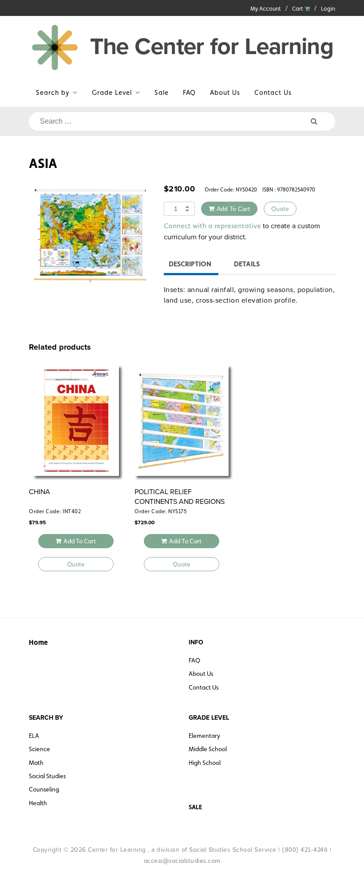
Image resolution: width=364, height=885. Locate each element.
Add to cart (233, 208)
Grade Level (112, 92)
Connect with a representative (212, 226)
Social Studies (47, 776)
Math (36, 762)
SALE (195, 807)
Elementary (204, 735)
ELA (34, 735)
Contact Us (273, 92)
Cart (298, 8)
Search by (52, 92)
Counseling (44, 789)
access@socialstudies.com (182, 860)
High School (205, 762)
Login (328, 8)
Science (39, 748)
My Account (265, 8)
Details (247, 264)
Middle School (208, 748)
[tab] (190, 265)
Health (38, 803)
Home (38, 642)
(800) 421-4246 (305, 849)
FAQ (189, 92)
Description (190, 264)
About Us (225, 92)
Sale (161, 92)
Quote (280, 208)
